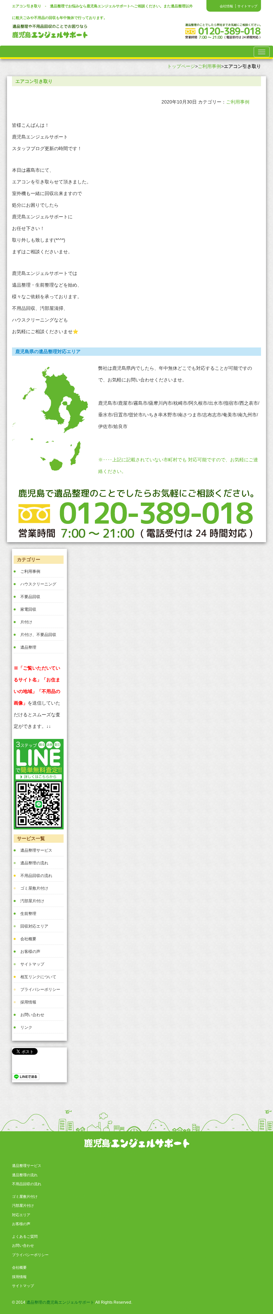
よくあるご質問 (25, 1236)
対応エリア (21, 1215)
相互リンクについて (38, 977)
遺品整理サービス (36, 850)
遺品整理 (28, 647)
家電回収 (28, 609)
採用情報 (28, 1002)
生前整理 (28, 913)
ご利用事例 (209, 66)
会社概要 (28, 939)
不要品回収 (30, 596)
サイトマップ (247, 6)
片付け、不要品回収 (38, 634)
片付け (26, 622)
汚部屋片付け (32, 901)
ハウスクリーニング (38, 584)
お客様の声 (30, 951)
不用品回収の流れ (36, 875)
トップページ (181, 66)
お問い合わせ (32, 1014)
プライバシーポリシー (40, 989)
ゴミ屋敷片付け (34, 888)
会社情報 (226, 6)
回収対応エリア (34, 926)
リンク (26, 1027)
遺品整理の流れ (34, 863)
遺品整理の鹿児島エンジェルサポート (60, 1302)
